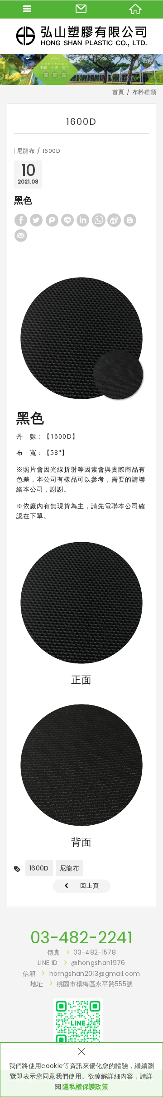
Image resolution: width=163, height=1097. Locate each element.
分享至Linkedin (83, 220)
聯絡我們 (81, 9)
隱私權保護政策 (85, 1086)
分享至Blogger (130, 220)
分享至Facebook (21, 220)
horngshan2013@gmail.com (94, 973)
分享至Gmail (21, 235)
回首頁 (136, 9)
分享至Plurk (52, 220)
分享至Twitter (36, 220)
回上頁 (89, 885)
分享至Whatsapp (98, 220)
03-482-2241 (81, 938)
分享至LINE (67, 220)
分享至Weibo (114, 220)
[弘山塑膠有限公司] (81, 36)
